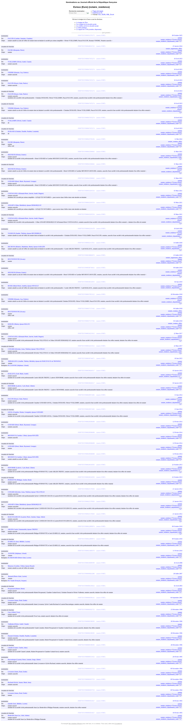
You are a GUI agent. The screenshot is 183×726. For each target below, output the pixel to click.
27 (180, 41)
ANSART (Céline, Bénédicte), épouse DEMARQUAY (24, 205)
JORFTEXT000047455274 (86, 58)
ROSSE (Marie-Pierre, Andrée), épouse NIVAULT (23, 286)
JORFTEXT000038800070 (86, 255)
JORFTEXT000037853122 (86, 294)
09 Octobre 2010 (177, 526)
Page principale (98, 11)
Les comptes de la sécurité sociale (86, 24)
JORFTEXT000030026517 (86, 370)
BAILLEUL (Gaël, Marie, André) (18, 374)
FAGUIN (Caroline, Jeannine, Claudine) (20, 38)
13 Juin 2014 (178, 395)
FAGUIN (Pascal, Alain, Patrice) (18, 83)
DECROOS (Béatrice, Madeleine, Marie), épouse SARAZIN (26, 246)
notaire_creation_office (175, 141)
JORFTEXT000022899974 (86, 526)
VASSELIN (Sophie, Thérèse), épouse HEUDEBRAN (24, 233)
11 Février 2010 (177, 550)
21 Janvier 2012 (177, 489)
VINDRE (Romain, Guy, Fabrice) (18, 72)
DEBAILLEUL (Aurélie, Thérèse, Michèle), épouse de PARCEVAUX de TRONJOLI (34, 361)
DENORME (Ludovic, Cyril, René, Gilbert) (21, 386)
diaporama (98, 29)
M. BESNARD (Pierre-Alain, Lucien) (19, 557)
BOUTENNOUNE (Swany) (16, 259)
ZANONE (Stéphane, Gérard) (17, 553)
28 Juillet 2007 (177, 573)
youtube (91, 29)
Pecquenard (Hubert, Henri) (16, 588)
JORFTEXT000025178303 (86, 489)
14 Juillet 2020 (177, 242)
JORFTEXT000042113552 (86, 242)
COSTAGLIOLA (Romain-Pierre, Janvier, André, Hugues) (26, 193)
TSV (99, 14)
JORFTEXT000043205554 (86, 190)
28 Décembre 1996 (176, 621)
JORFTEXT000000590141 (86, 597)
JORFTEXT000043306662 (86, 151)
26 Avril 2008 (178, 563)
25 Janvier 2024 (177, 46)
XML (107, 14)
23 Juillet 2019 (177, 255)
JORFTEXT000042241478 (86, 228)
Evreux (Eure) (177, 39)
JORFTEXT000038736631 (86, 267)
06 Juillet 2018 (177, 308)
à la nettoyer (118, 723)
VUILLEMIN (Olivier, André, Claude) (19, 62)
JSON (103, 14)
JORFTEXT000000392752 (86, 609)
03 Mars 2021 (178, 190)
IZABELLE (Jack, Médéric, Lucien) (19, 541)
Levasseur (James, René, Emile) (17, 600)
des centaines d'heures (75, 723)
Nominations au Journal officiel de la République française (91, 2)
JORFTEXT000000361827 (86, 701)
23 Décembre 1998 (176, 609)
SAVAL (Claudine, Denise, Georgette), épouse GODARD (25, 412)
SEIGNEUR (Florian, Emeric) (17, 155)
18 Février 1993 (177, 701)
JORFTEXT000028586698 (86, 421)
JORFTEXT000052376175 (86, 35)
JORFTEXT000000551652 (86, 657)
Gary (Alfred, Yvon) (14, 612)
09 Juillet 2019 (177, 267)
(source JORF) (100, 35)
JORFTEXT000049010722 (86, 46)
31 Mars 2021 (178, 151)
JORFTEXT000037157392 (86, 321)
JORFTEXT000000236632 (86, 586)
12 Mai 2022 (178, 139)
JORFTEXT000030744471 (86, 358)
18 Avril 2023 (178, 58)
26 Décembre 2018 (176, 294)
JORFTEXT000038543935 (86, 282)
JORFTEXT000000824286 (86, 573)
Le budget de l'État (82, 22)
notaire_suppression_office (174, 48)
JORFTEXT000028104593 (86, 464)
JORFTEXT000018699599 (86, 563)
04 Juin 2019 (178, 282)
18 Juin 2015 (178, 358)
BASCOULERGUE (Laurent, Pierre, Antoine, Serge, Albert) (26, 517)
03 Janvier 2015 (177, 370)
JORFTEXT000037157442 (86, 308)
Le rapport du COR (82, 29)
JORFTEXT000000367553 (86, 668)
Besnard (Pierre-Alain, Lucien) (17, 576)
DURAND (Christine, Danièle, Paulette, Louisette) (23, 131)
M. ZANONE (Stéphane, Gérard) (18, 365)
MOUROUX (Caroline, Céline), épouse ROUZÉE (23, 435)
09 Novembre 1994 (176, 668)
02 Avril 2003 (178, 586)
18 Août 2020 (178, 228)
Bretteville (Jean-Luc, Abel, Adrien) (18, 715)
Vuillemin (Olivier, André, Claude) (18, 624)
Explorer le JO (97, 13)
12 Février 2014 (177, 421)
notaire (180, 38)
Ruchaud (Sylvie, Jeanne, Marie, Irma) (19, 682)
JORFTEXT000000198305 (86, 621)
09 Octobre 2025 (177, 35)
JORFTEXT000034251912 (86, 333)
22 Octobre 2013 (177, 464)
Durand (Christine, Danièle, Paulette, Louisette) (22, 636)
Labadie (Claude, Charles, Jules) (17, 647)
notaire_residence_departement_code (167, 41)
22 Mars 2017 (178, 333)
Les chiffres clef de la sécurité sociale (87, 26)
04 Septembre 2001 (176, 597)
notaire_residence (166, 39)
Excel (112, 14)
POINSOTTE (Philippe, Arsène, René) (19, 480)
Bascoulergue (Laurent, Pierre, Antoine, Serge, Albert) (24, 659)
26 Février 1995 (177, 657)
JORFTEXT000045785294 (86, 139)
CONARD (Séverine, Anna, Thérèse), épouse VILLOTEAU (26, 349)
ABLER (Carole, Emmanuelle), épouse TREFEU (23, 529)
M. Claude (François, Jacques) (17, 580)
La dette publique (81, 27)
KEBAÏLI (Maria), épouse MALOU (19, 324)
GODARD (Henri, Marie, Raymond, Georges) (22, 181)
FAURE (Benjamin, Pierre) (16, 50)
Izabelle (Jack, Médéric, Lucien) (17, 703)
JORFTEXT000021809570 (86, 550)
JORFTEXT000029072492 (86, 395)
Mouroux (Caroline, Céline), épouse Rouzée (21, 566)
